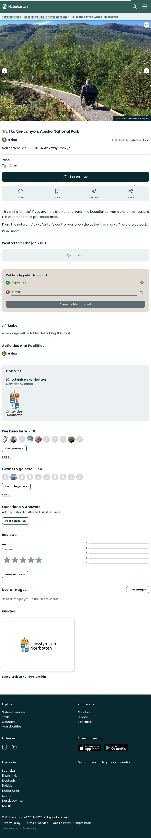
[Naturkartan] (15, 6)
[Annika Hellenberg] (13, 439)
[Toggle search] (135, 6)
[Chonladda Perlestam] (55, 439)
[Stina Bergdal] (38, 477)
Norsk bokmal (12, 800)
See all (6, 457)
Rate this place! (140, 140)
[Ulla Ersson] (30, 439)
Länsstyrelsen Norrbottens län (24, 677)
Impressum (83, 823)
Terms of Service (37, 823)
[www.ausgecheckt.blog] (38, 439)
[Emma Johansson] (46, 439)
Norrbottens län (14, 148)
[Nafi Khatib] (71, 477)
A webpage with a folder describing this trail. (36, 333)
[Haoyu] (13, 477)
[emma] (46, 477)
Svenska (8, 770)
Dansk (7, 805)
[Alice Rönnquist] (63, 439)
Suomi (6, 795)
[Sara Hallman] (21, 439)
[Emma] (79, 439)
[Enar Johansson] (5, 439)
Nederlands (11, 790)
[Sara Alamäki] (5, 477)
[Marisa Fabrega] (55, 477)
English (7, 775)
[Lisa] (30, 477)
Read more (11, 231)
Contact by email (19, 384)
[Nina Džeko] (79, 477)
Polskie (7, 785)
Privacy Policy (11, 823)
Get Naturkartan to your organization (104, 762)
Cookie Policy (62, 823)
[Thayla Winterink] (71, 439)
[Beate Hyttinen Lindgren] (21, 477)
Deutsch (8, 780)
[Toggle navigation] (145, 6)
